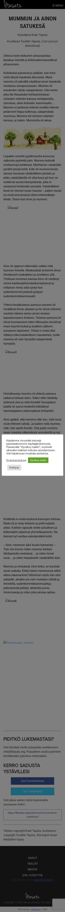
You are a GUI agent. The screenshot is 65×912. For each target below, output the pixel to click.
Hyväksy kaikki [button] (38, 460)
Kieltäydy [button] (14, 467)
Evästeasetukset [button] (16, 460)
